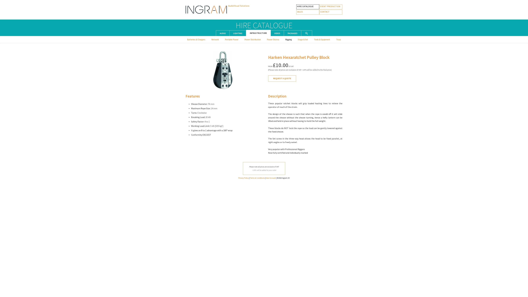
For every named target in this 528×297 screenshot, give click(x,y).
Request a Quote (282, 78)
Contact (324, 11)
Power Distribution (252, 39)
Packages (292, 33)
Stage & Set (303, 39)
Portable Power (231, 39)
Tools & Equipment (322, 39)
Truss (338, 39)
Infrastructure (258, 33)
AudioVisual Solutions (238, 5)
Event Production (330, 6)
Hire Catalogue (305, 6)
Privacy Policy (243, 178)
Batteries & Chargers (196, 39)
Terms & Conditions (257, 178)
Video (277, 33)
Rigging (288, 39)
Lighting (237, 33)
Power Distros (273, 39)
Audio (223, 33)
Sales (300, 11)
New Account (271, 178)
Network (215, 39)
